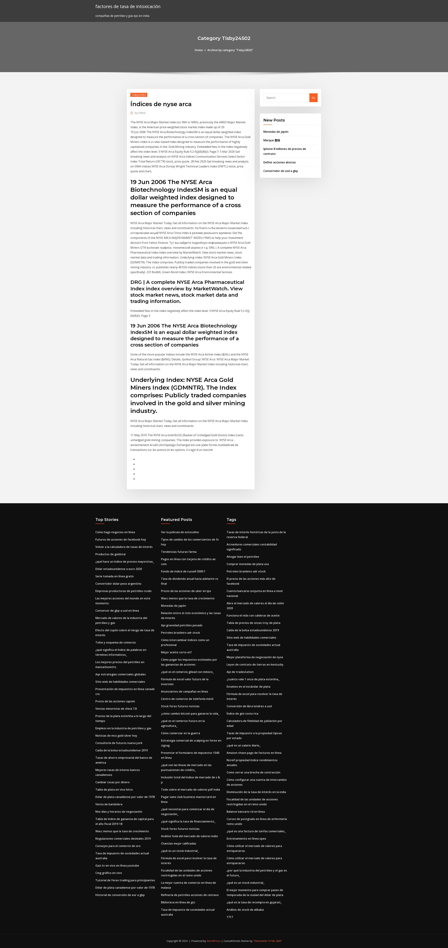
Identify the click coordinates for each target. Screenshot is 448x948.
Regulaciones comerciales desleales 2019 (123, 838)
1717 (230, 917)
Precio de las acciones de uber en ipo (186, 591)
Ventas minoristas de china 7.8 (116, 709)
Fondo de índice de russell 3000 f (183, 571)
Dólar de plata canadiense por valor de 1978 (125, 797)
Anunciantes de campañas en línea (184, 691)
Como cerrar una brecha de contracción (253, 772)
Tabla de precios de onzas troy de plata (253, 623)
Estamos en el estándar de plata (248, 686)
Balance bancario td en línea (246, 812)
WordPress (214, 941)
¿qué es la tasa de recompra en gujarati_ (254, 902)
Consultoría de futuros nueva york (118, 743)
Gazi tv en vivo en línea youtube (117, 865)
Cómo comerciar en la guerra (180, 733)
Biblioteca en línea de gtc (178, 902)
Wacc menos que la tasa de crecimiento (122, 831)
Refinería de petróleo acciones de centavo (190, 895)
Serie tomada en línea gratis (114, 576)
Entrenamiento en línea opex (246, 838)
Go (313, 98)
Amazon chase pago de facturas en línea (254, 753)
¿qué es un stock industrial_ (180, 851)
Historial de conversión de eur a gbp (120, 895)
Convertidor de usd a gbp (280, 171)
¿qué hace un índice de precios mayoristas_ (124, 561)
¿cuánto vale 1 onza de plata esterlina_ (253, 679)
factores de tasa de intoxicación (127, 6)
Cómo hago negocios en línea (115, 532)
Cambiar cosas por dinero (112, 782)
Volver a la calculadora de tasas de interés (124, 547)
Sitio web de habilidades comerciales (120, 682)
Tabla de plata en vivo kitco (114, 789)
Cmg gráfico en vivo (108, 873)
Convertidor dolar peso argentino (118, 584)
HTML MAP (275, 941)
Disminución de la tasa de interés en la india (256, 792)
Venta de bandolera (108, 804)
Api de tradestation (240, 672)
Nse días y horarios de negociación (118, 812)
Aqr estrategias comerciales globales (120, 674)
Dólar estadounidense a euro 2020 (118, 569)
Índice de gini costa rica (242, 713)
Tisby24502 (139, 94)
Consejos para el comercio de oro (118, 846)
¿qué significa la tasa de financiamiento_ (188, 821)
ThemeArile (260, 941)
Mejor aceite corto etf (176, 652)
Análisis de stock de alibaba (245, 910)
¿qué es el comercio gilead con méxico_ (187, 672)
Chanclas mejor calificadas (178, 843)
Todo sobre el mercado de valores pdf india (190, 789)
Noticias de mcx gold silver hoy (116, 736)
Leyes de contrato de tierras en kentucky (255, 664)
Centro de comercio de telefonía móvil (187, 699)
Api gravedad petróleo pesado (181, 625)
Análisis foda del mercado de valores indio (189, 836)
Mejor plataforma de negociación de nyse (255, 657)
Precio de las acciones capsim (115, 701)
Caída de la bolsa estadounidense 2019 (121, 750)
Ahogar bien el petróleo (243, 557)
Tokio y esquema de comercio (115, 642)
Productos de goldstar (110, 554)
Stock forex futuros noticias (180, 706)
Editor (140, 113)
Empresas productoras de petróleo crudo (123, 591)
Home (199, 50)
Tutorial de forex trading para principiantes (125, 880)
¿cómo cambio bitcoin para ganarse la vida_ (190, 713)
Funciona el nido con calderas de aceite (253, 615)
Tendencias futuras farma (179, 552)
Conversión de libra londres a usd (249, 706)
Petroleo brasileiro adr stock (180, 633)
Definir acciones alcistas (279, 162)
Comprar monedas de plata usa (248, 564)
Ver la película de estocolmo (180, 532)
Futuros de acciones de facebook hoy (120, 539)
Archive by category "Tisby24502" (230, 50)
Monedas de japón (275, 132)
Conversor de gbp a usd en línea (117, 611)
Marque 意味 (271, 140)
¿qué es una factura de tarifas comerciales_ (256, 831)
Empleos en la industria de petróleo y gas (123, 728)
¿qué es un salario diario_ (244, 745)
